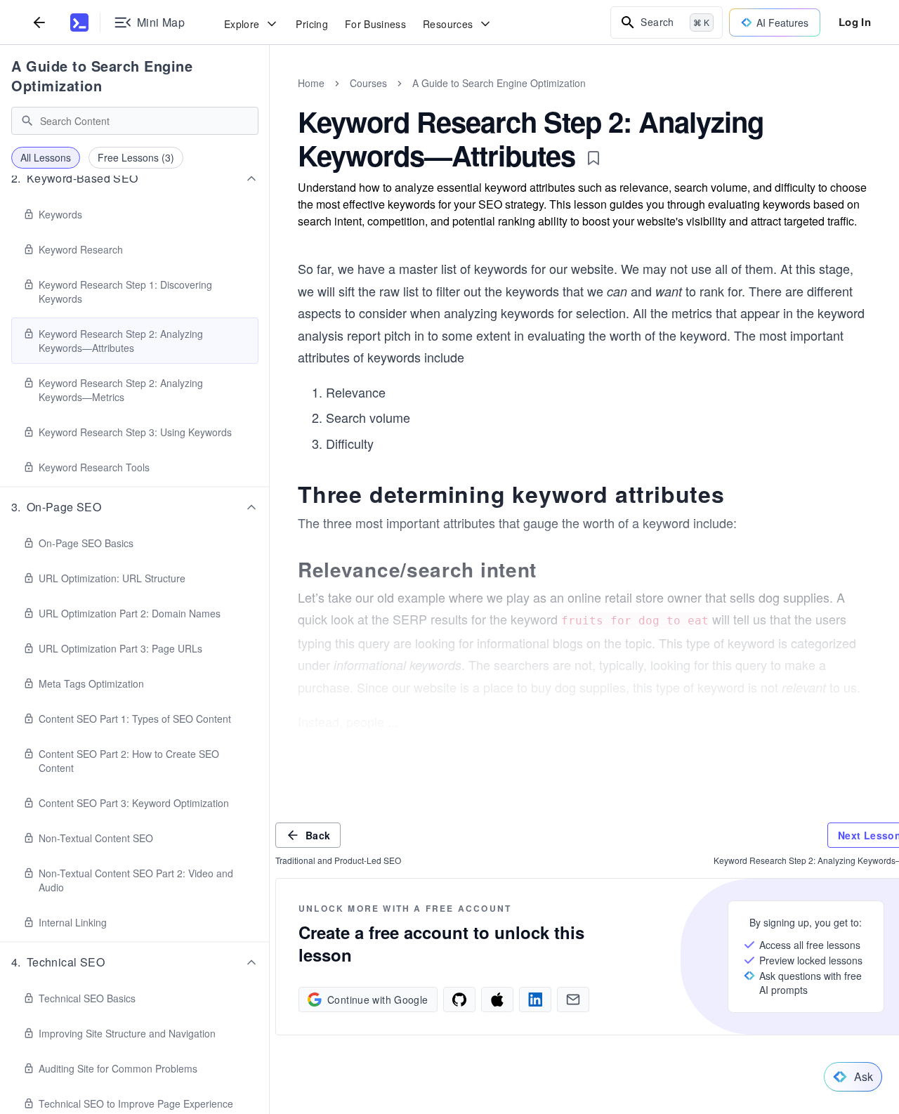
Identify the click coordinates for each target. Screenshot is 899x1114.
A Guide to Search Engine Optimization (101, 75)
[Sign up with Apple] (497, 999)
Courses (368, 83)
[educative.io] (79, 22)
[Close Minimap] (269, 98)
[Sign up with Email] (573, 999)
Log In (855, 22)
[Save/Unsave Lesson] (593, 158)
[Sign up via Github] (459, 999)
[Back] (39, 22)
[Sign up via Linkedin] (535, 999)
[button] (135, 178)
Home (311, 83)
